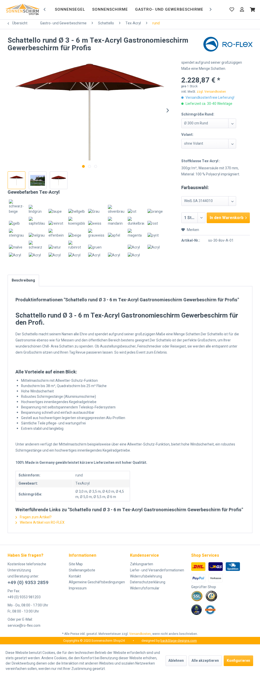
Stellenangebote (82, 570)
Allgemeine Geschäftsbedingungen (97, 582)
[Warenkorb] (252, 9)
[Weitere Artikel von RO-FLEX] (227, 46)
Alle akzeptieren (205, 660)
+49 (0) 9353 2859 (28, 582)
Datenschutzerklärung (147, 582)
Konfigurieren (238, 660)
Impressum (78, 588)
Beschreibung (23, 280)
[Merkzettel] (232, 9)
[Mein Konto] (242, 9)
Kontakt (75, 576)
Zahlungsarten (141, 564)
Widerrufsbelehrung (146, 576)
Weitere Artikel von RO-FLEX (41, 522)
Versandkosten (140, 634)
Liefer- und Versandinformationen (157, 570)
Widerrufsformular (144, 588)
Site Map (76, 564)
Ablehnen (176, 660)
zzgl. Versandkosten (211, 91)
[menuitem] (70, 9)
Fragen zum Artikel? (35, 517)
